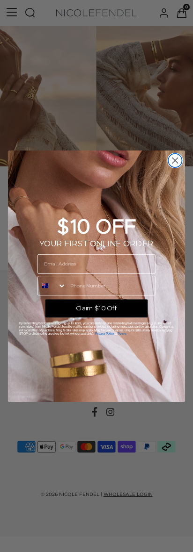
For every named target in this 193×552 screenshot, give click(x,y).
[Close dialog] (175, 160)
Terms (122, 333)
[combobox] (52, 285)
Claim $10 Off (96, 308)
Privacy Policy (104, 333)
